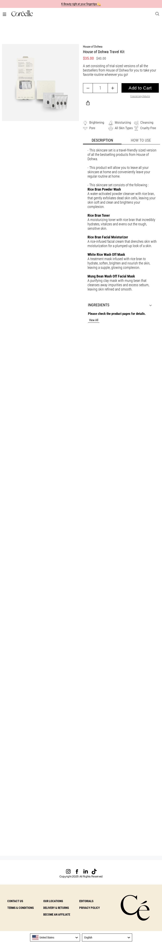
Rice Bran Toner (99, 215)
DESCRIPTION (102, 140)
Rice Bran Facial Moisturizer (108, 237)
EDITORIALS (86, 901)
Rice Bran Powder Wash (104, 189)
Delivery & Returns (56, 908)
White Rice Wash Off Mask (106, 254)
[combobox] (55, 937)
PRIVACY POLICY (89, 908)
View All (93, 320)
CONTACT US (15, 901)
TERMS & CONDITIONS (20, 908)
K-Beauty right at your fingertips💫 (81, 4)
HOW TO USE (141, 140)
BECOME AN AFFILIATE (56, 914)
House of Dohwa (92, 46)
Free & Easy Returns (140, 96)
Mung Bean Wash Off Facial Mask (111, 276)
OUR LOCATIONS (53, 901)
